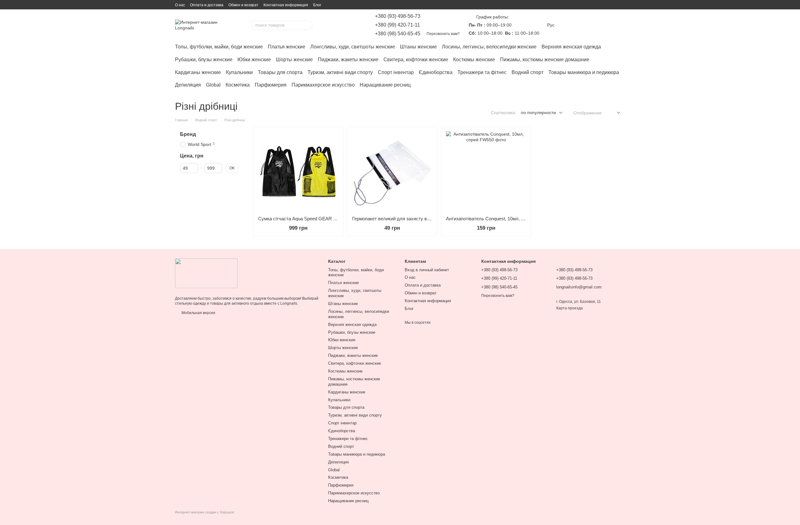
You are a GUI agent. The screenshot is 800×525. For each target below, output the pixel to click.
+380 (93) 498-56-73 (397, 16)
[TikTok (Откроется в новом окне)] (335, 25)
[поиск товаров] (307, 25)
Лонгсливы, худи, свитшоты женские (352, 46)
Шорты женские (294, 59)
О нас (180, 5)
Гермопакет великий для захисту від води (397, 218)
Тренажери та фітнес (482, 72)
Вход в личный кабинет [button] (427, 270)
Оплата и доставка (206, 5)
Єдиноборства (435, 72)
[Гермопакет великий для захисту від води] (392, 171)
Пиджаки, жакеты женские (348, 59)
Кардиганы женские (198, 72)
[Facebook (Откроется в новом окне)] (342, 25)
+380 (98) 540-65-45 (397, 33)
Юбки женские (254, 59)
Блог (317, 5)
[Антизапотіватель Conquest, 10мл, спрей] (486, 171)
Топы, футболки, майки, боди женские (219, 46)
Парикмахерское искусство (323, 85)
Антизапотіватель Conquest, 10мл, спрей (489, 218)
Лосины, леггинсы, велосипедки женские (489, 46)
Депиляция (188, 85)
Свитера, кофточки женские (415, 59)
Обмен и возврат (243, 5)
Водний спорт (527, 72)
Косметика (238, 85)
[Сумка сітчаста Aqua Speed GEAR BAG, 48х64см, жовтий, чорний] (298, 171)
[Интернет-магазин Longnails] (206, 273)
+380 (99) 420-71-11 (397, 25)
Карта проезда (569, 308)
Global (213, 85)
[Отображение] (614, 113)
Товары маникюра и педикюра (583, 72)
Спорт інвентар (396, 72)
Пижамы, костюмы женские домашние (544, 59)
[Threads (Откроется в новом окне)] (357, 25)
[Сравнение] (571, 25)
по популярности (538, 112)
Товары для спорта (280, 72)
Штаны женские (418, 46)
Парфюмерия (271, 85)
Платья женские (286, 46)
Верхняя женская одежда (571, 46)
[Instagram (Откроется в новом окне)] (327, 25)
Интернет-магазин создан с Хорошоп (204, 512)
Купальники (239, 72)
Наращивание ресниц (385, 85)
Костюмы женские (474, 59)
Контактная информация (285, 5)
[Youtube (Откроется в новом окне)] (350, 25)
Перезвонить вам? (443, 34)
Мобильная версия (198, 313)
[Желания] (587, 25)
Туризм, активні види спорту (340, 72)
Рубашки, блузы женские (203, 59)
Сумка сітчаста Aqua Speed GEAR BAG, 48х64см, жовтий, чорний (328, 218)
